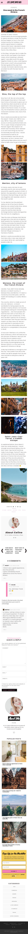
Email (5, 672)
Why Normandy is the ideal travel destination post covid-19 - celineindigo (12, 602)
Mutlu (7, 609)
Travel (14, 912)
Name (5, 667)
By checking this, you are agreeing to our (14, 875)
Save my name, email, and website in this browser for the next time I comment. (13, 686)
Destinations (16, 924)
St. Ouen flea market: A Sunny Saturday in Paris (11, 845)
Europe (14, 7)
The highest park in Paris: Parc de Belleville (12, 818)
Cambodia (14, 890)
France (14, 897)
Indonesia (14, 901)
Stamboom (14, 908)
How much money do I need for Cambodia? (9, 550)
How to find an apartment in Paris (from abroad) (12, 764)
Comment (5, 648)
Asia (14, 886)
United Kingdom (14, 916)
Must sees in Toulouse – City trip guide (19, 550)
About (6, 923)
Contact (13, 923)
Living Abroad (14, 905)
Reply (5, 578)
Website (5, 678)
